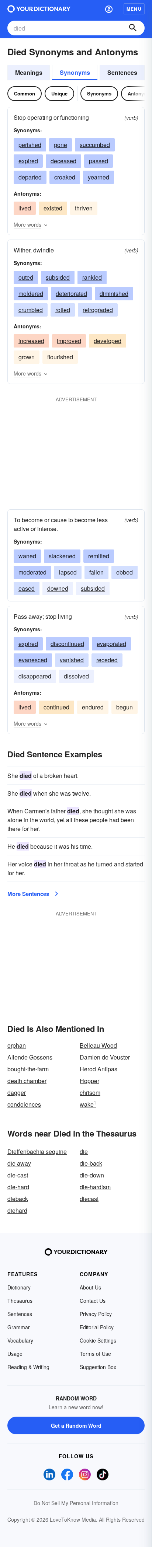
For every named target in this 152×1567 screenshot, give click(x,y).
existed (53, 208)
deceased (63, 161)
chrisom (90, 1092)
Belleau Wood (98, 1045)
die (84, 1151)
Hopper (89, 1080)
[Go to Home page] (38, 8)
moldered (30, 293)
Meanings (28, 72)
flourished (60, 357)
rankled (92, 277)
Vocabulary (20, 1340)
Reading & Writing (28, 1367)
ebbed (124, 572)
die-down (92, 1175)
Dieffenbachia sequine (37, 1151)
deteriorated (71, 293)
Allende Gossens (29, 1057)
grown (26, 357)
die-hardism (95, 1187)
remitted (98, 556)
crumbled (30, 310)
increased (31, 340)
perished (29, 144)
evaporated (111, 643)
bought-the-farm (28, 1069)
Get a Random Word (76, 1425)
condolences (24, 1104)
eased (26, 588)
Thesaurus (19, 1300)
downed (57, 588)
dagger (16, 1092)
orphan (16, 1045)
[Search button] (133, 28)
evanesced (32, 660)
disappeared (34, 676)
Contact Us (93, 1300)
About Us (90, 1287)
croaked (64, 177)
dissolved (76, 676)
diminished (114, 293)
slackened (62, 556)
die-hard (18, 1187)
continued (56, 707)
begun (124, 707)
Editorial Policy (97, 1327)
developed (107, 340)
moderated (32, 572)
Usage (15, 1353)
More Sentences (28, 894)
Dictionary (19, 1287)
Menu (134, 9)
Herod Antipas (98, 1069)
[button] (108, 9)
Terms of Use (95, 1353)
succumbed (95, 144)
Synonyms (75, 72)
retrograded (98, 310)
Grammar (18, 1327)
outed (25, 277)
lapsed (68, 572)
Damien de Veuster (105, 1057)
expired (28, 161)
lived (24, 208)
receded (107, 660)
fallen (96, 572)
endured (93, 707)
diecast (89, 1198)
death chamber (26, 1080)
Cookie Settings (98, 1340)
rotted (62, 310)
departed (30, 177)
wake (88, 1104)
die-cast (17, 1175)
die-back (91, 1163)
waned (27, 556)
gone (60, 144)
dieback (17, 1198)
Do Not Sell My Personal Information (76, 1503)
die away (19, 1163)
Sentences (122, 72)
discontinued (67, 643)
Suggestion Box (98, 1367)
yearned (98, 177)
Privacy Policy (96, 1314)
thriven (84, 208)
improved (69, 340)
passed (98, 161)
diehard (17, 1210)
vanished (72, 660)
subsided (58, 277)
